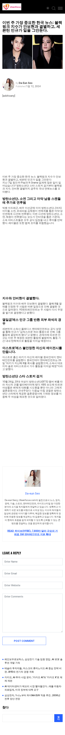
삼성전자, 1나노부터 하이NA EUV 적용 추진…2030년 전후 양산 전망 (32, 697)
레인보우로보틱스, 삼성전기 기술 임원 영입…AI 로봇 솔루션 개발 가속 (33, 661)
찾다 (5, 707)
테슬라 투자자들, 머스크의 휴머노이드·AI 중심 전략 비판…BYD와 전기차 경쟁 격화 (33, 670)
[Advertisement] (32, 139)
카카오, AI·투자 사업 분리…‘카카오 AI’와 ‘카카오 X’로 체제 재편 (33, 679)
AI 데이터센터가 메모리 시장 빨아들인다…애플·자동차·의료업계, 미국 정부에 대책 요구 (33, 688)
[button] (60, 8)
